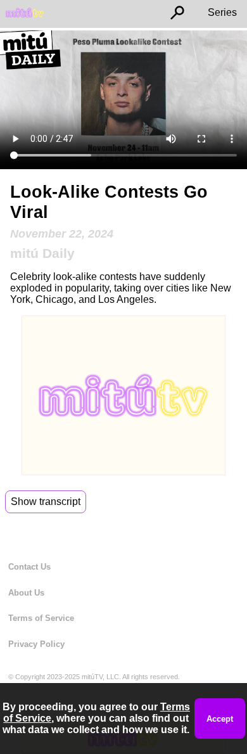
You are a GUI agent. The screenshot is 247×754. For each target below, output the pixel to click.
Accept (219, 719)
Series (222, 12)
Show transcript (45, 501)
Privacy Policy (36, 644)
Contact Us (29, 567)
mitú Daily (42, 253)
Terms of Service (41, 618)
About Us (26, 592)
